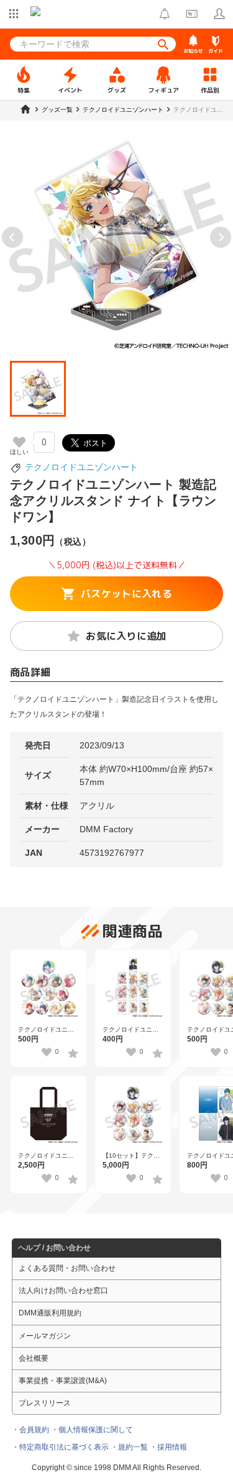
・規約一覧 (129, 1447)
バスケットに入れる (126, 594)
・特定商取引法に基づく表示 (60, 1447)
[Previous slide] (12, 237)
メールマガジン (45, 1336)
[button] (38, 389)
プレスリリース (45, 1403)
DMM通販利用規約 (50, 1313)
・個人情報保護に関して (92, 1429)
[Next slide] (220, 237)
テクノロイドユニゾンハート (81, 467)
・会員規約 (30, 1429)
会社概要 (33, 1358)
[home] (25, 109)
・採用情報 (168, 1447)
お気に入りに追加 (126, 636)
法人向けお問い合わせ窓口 (63, 1290)
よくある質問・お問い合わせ (67, 1268)
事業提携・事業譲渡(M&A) (63, 1380)
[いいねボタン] (19, 442)
